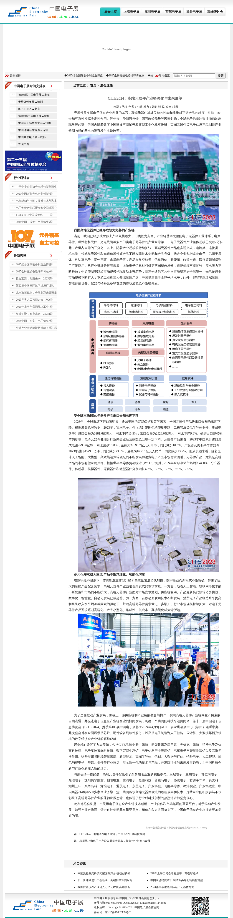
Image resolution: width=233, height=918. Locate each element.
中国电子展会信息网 (106, 898)
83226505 (133, 902)
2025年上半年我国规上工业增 (33, 306)
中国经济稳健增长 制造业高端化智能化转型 (176, 880)
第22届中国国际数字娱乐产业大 (35, 285)
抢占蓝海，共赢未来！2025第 (33, 278)
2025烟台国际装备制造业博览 (78, 75)
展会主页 (110, 11)
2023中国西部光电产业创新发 (33, 193)
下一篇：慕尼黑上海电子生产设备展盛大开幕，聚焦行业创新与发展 (109, 841)
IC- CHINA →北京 (29, 109)
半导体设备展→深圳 (30, 101)
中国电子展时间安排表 (30, 86)
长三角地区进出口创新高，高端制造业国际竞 (105, 880)
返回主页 (23, 144)
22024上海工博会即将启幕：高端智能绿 (174, 873)
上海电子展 (131, 11)
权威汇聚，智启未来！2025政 (33, 313)
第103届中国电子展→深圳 (34, 116)
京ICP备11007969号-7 (118, 912)
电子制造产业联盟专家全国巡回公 (36, 207)
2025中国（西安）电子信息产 (33, 320)
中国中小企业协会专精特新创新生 (36, 186)
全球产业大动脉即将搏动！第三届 (36, 327)
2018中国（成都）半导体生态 (33, 222)
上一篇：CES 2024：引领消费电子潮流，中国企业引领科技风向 (106, 834)
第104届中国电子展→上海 (34, 94)
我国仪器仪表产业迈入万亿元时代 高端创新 (104, 887)
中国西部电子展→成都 (32, 137)
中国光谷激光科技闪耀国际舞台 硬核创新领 (104, 873)
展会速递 (106, 85)
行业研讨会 (22, 178)
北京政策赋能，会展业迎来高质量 (36, 292)
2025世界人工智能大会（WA (33, 299)
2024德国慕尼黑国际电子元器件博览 (172, 887)
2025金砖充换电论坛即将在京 (119, 75)
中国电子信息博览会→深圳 (34, 123)
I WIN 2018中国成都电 (29, 214)
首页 (93, 85)
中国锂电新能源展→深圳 (33, 130)
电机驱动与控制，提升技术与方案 (36, 200)
